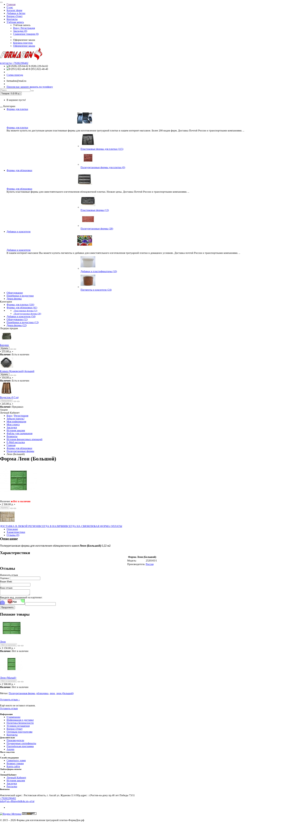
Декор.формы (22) (17, 325)
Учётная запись (15, 22)
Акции (10, 749)
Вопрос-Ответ (15, 16)
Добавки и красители (19, 231)
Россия (150, 564)
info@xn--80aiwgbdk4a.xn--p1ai (17, 801)
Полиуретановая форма (22, 693)
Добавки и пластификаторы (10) (99, 271)
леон (52, 693)
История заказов (16, 430)
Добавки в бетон (16, 13)
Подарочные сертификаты (21, 743)
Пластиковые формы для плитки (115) (102, 149)
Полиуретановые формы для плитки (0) (103, 167)
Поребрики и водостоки (20, 295)
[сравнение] (14, 349)
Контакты (12, 19)
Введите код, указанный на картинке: (21, 597)
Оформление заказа (24, 45)
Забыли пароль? (15, 418)
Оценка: (4, 578)
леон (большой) (65, 693)
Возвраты (12, 436)
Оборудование (15, 292)
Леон (3, 641)
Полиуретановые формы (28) (97, 228)
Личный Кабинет (16, 777)
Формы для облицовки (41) (22, 307)
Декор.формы (14, 298)
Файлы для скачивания (19, 433)
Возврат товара (15, 763)
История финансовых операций (24, 439)
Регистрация (21, 415)
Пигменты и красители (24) (96, 289)
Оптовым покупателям (19, 731)
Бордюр (4, 345)
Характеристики (16, 532)
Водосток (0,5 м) (9, 397)
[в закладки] (11, 349)
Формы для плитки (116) (20, 304)
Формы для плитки (17, 109)
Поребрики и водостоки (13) (23, 322)
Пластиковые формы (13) (95, 210)
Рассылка (12, 786)
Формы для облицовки (19, 170)
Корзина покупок (23, 42)
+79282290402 (8, 798)
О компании (13, 717)
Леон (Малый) (8, 677)
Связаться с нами (16, 760)
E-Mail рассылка (16, 442)
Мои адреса (13, 424)
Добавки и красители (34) (21, 316)
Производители (15, 740)
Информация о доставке (20, 720)
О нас (10, 7)
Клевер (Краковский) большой (17, 371)
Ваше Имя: (6, 581)
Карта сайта (13, 766)
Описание (12, 529)
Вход (9, 415)
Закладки (12, 427)
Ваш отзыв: (6, 587)
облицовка (42, 693)
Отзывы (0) (13, 535)
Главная (11, 4)
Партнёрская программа (20, 746)
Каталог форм (14, 10)
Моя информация (16, 421)
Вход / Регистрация (24, 28)
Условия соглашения (18, 725)
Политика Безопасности (20, 723)
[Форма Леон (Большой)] (18, 498)
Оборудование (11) (17, 319)
